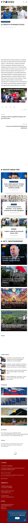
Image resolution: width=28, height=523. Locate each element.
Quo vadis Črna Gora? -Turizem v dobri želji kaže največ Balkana (12, 326)
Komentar (13, 204)
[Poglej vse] (14, 391)
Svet (4, 246)
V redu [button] (17, 518)
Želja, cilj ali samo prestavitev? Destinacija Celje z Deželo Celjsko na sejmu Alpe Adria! (17, 372)
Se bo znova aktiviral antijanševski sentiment (16, 127)
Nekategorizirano (6, 21)
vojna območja (14, 181)
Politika (14, 229)
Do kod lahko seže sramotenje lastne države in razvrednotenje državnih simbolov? (13, 281)
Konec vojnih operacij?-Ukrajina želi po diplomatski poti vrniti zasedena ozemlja (14, 186)
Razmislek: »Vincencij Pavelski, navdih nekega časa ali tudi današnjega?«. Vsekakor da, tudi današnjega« (15, 359)
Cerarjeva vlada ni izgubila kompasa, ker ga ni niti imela (13, 117)
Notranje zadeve (7, 268)
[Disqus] (14, 150)
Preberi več (22, 515)
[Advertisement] (14, 43)
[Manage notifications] (25, 520)
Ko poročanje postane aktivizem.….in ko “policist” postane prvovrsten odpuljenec (14, 208)
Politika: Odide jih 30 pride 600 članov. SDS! (14, 232)
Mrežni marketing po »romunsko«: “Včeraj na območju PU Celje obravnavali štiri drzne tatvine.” (16, 378)
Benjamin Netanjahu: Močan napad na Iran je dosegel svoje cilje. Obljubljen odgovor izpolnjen (13, 258)
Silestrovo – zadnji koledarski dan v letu (13, 304)
